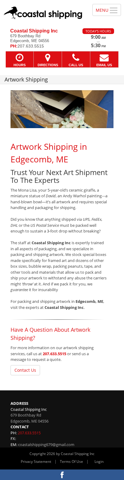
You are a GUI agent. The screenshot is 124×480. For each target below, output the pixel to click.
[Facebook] (62, 474)
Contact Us (25, 370)
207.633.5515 (54, 353)
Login (99, 461)
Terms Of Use (71, 461)
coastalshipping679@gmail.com (46, 444)
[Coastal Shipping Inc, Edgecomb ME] (42, 12)
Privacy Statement (36, 461)
